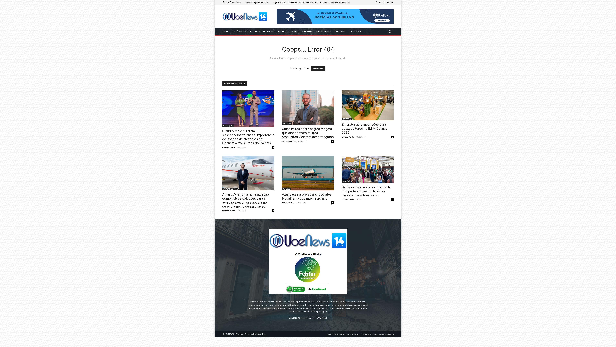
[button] (390, 31)
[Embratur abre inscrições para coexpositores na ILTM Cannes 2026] (368, 105)
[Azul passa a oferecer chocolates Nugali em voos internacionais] (308, 173)
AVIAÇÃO (286, 189)
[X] (384, 2)
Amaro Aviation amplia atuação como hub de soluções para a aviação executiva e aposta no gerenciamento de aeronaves (245, 200)
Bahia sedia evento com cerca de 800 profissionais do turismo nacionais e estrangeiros (366, 191)
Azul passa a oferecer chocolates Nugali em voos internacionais (307, 196)
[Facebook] (376, 2)
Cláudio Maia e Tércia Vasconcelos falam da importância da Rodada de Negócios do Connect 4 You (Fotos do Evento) (248, 137)
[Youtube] (392, 2)
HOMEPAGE (318, 68)
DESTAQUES (228, 126)
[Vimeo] (388, 2)
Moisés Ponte (228, 147)
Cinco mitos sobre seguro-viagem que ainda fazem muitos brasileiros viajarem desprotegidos (308, 133)
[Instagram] (380, 2)
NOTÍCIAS (287, 123)
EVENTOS (346, 182)
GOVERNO (347, 119)
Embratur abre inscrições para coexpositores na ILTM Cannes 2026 (364, 128)
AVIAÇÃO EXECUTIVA (231, 189)
